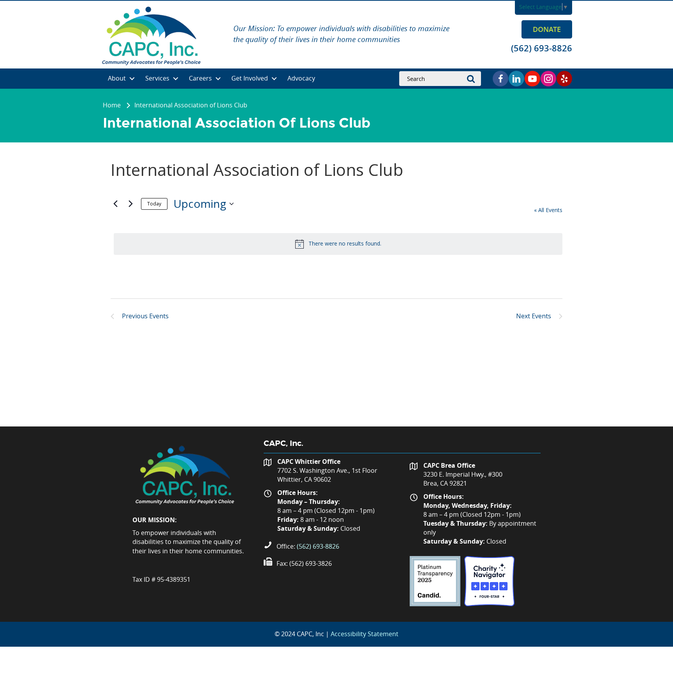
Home (112, 105)
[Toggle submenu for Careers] (218, 78)
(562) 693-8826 (318, 546)
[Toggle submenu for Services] (175, 78)
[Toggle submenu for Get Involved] (274, 78)
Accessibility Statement (364, 634)
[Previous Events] (115, 204)
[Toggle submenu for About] (132, 78)
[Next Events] (130, 204)
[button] (546, 29)
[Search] (473, 78)
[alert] (338, 244)
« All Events (548, 210)
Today (154, 203)
